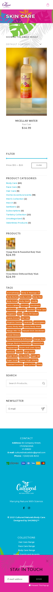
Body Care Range (26, 550)
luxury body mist (14, 326)
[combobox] (23, 44)
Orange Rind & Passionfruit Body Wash (23, 252)
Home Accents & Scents (18, 195)
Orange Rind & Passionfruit (19, 343)
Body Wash (24, 301)
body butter (12, 297)
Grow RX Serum (31, 314)
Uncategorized (14, 218)
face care (41, 309)
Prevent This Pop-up (40, 585)
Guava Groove (13, 318)
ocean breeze (13, 335)
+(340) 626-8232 (31, 456)
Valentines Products (17, 222)
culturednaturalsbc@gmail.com (30, 452)
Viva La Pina (29, 364)
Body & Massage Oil (30, 293)
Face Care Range (26, 546)
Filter (39, 165)
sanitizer (11, 352)
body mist (37, 297)
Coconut (25, 305)
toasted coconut (15, 364)
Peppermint (12, 347)
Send (39, 579)
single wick (12, 356)
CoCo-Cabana (13, 305)
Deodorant (35, 305)
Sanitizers (11, 206)
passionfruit (38, 343)
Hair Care (11, 191)
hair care (25, 318)
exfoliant (31, 309)
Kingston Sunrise (14, 322)
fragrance (11, 314)
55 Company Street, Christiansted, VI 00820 (30, 446)
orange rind (39, 339)
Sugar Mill (35, 356)
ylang (39, 364)
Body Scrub (12, 301)
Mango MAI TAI (14, 331)
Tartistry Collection (16, 214)
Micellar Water (26, 121)
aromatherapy (13, 293)
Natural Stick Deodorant (33, 331)
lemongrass (39, 322)
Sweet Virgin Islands (28, 360)
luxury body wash (32, 326)
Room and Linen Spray (29, 347)
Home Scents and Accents (26, 554)
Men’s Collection (15, 199)
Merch (9, 202)
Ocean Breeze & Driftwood (19, 339)
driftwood (11, 309)
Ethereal (21, 309)
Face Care (26, 124)
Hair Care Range (26, 542)
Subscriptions (13, 210)
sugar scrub (12, 360)
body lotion (25, 297)
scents (19, 352)
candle (34, 301)
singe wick (29, 352)
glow (19, 314)
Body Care (11, 183)
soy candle (24, 356)
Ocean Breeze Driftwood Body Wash (22, 274)
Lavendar (28, 322)
